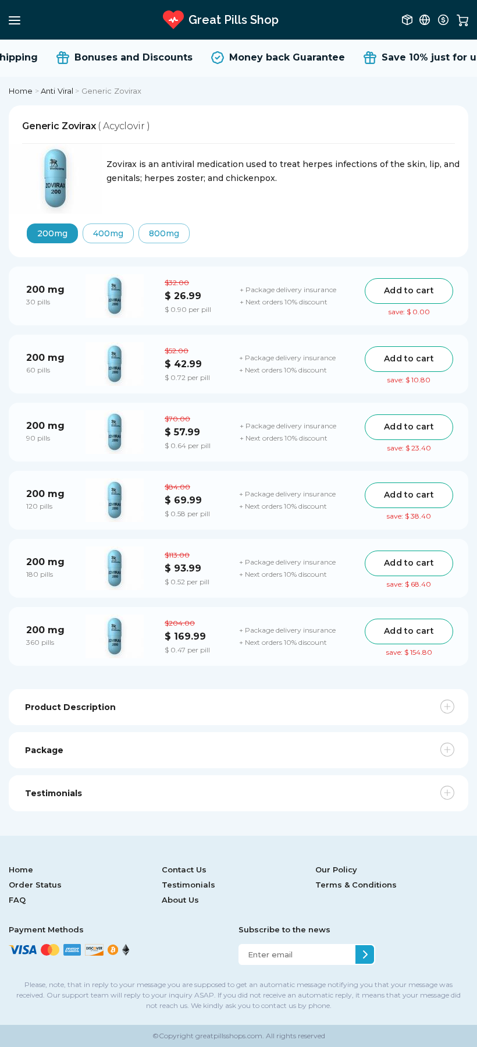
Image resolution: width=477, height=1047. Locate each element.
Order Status (35, 884)
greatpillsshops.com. (229, 1035)
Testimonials (188, 884)
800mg (164, 233)
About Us (180, 899)
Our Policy (336, 869)
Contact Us (184, 869)
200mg (52, 233)
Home (21, 90)
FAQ (17, 899)
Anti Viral (57, 90)
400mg (108, 233)
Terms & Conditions (356, 884)
